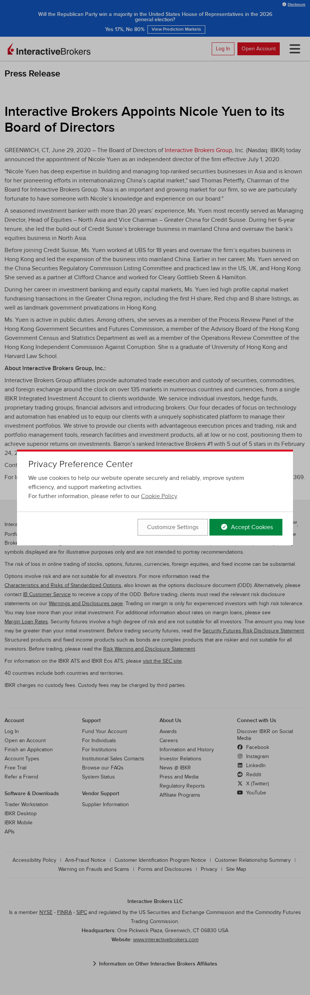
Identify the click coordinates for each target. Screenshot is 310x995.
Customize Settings (172, 527)
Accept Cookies (251, 527)
